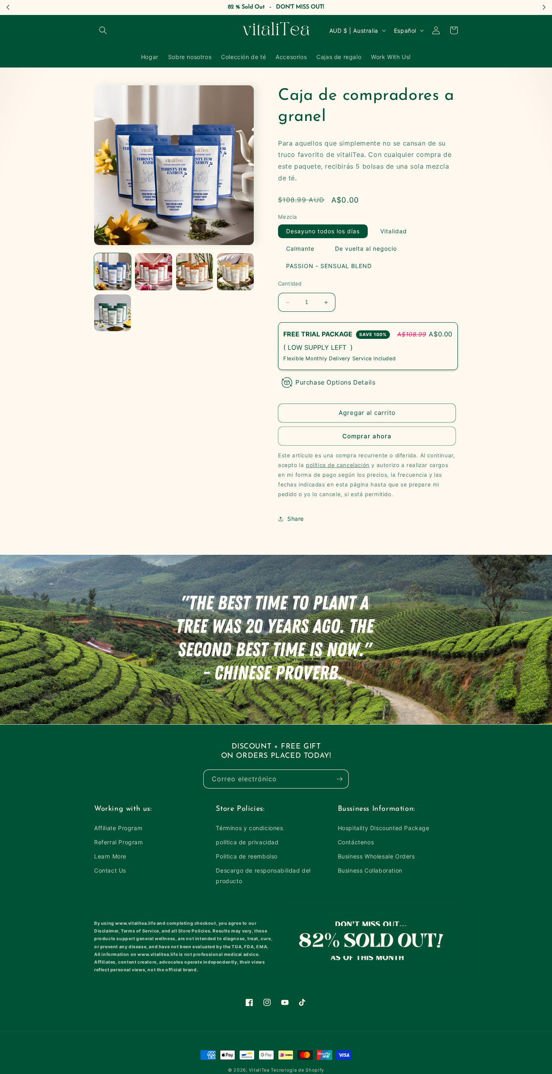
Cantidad (289, 284)
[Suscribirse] (339, 779)
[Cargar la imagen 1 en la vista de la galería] (112, 271)
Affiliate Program (118, 828)
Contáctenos (356, 842)
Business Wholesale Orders (376, 856)
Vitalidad (393, 231)
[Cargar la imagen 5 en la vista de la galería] (112, 312)
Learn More (110, 856)
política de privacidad (247, 842)
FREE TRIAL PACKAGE (335, 334)
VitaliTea (259, 1070)
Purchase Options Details (335, 382)
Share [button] (295, 518)
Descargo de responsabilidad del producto (263, 875)
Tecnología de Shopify (297, 1070)
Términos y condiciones (249, 828)
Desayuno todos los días (323, 231)
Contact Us (110, 870)
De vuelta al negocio (366, 248)
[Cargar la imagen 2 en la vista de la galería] (153, 271)
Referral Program (118, 842)
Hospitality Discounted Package (384, 828)
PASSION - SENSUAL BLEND (329, 266)
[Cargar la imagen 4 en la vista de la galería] (235, 271)
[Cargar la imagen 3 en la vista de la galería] (194, 271)
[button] (103, 30)
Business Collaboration (370, 870)
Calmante (300, 248)
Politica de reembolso (247, 856)
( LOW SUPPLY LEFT (316, 347)
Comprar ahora (367, 436)
